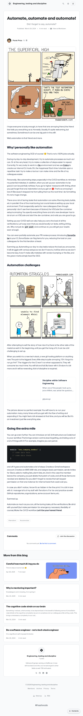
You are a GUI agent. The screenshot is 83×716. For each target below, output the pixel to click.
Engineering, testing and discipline (29, 3)
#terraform (12, 520)
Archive (39, 688)
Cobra (66, 165)
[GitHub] (40, 673)
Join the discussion (67, 536)
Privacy (46, 688)
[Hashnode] (47, 673)
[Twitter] (36, 673)
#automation (24, 520)
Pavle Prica (17, 40)
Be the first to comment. (48, 543)
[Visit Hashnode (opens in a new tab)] (41, 705)
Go (39, 165)
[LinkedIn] (27, 40)
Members (31, 688)
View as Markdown (59, 29)
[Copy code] (73, 447)
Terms (53, 688)
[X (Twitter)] (24, 40)
